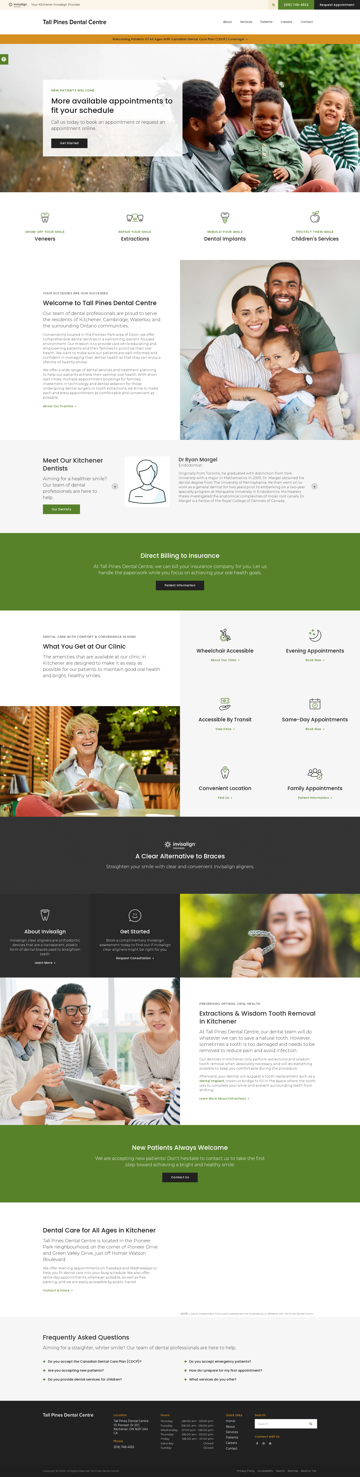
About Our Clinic (223, 660)
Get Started (69, 143)
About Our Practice (58, 406)
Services (232, 1432)
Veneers (45, 238)
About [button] (227, 22)
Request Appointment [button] (337, 5)
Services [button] (246, 22)
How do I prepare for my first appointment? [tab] (225, 1370)
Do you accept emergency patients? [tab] (220, 1361)
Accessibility (265, 1470)
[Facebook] (258, 1443)
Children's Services (315, 238)
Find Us (223, 798)
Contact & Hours (56, 1290)
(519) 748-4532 (124, 1447)
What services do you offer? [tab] (212, 1379)
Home (230, 1421)
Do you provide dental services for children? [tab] (85, 1379)
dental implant (211, 1081)
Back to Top (308, 1470)
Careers (286, 22)
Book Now (313, 660)
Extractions (135, 238)
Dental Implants (225, 238)
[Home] (74, 22)
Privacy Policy (246, 1470)
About (230, 1426)
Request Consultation (133, 958)
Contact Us (180, 1177)
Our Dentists (61, 509)
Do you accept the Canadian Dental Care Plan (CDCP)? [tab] (94, 1361)
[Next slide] (314, 486)
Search (280, 1470)
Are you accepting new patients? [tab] (76, 1370)
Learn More (43, 963)
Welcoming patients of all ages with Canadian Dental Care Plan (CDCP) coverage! (178, 39)
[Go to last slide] (115, 486)
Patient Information (180, 585)
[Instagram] (264, 1443)
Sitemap (293, 1470)
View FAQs (223, 729)
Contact (307, 22)
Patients (266, 22)
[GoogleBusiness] (270, 1443)
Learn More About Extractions (222, 1098)
